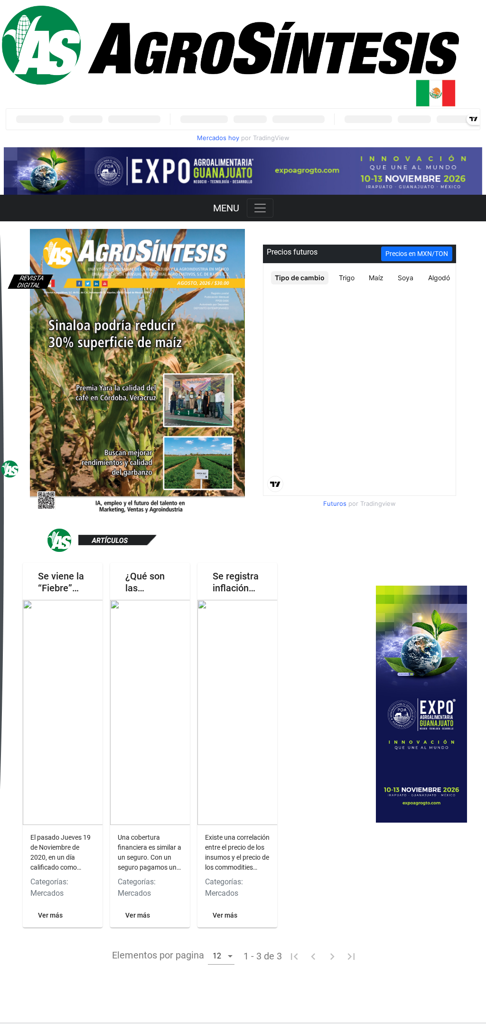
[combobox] (221, 955)
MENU (226, 208)
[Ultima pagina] (351, 956)
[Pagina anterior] (313, 956)
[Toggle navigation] (260, 208)
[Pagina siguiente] (332, 956)
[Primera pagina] (294, 956)
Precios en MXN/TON (416, 253)
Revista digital (30, 282)
